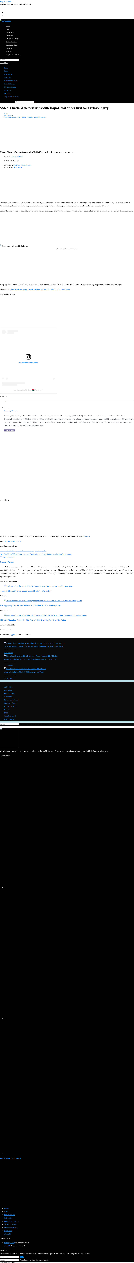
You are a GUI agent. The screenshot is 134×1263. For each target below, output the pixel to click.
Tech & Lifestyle (9, 84)
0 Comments (18, 167)
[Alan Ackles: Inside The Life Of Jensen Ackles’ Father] (25, 669)
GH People (8, 697)
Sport (6, 713)
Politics (7, 710)
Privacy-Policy (9, 1243)
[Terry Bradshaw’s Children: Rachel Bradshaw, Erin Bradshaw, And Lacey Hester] (34, 643)
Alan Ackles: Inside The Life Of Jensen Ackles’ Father (24, 672)
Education (8, 690)
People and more (10, 706)
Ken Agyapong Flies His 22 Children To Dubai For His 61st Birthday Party (30, 606)
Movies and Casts (10, 87)
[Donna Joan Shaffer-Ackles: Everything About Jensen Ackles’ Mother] (31, 656)
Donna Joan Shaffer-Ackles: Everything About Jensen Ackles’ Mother (30, 659)
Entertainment (8, 74)
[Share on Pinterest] (69, 1154)
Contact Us (7, 90)
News (6, 71)
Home (6, 68)
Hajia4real (8, 541)
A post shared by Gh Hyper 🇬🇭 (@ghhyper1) (28, 390)
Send (22, 1257)
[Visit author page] (7, 557)
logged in (13, 635)
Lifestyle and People (10, 80)
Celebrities (7, 77)
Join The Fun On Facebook (10, 1158)
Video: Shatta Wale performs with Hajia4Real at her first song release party (25, 117)
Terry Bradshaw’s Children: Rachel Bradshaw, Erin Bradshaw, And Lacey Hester (33, 646)
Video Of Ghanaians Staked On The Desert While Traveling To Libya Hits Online (33, 620)
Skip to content (5, 2)
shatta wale (17, 541)
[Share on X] (69, 888)
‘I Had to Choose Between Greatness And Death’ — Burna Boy (25, 591)
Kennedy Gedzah (17, 156)
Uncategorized (9, 719)
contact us (86, 536)
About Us (7, 93)
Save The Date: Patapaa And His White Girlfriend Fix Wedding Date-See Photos (40, 290)
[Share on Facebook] (69, 1019)
